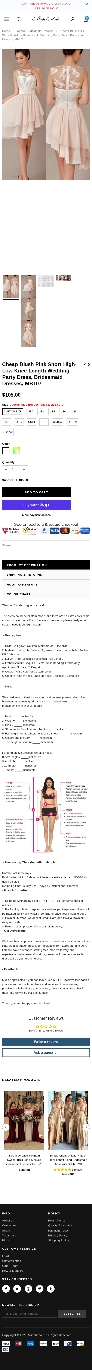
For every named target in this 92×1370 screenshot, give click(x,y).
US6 (63, 411)
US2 (41, 411)
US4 (52, 411)
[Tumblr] (51, 1289)
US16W (57, 422)
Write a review (46, 1042)
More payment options (36, 515)
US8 (74, 411)
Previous (85, 364)
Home (6, 30)
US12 (19, 422)
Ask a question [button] (46, 1052)
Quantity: (8, 462)
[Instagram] (28, 1289)
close (87, 4)
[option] (46, 114)
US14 (31, 422)
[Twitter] (17, 1289)
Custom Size (13, 411)
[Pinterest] (39, 1289)
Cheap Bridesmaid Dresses (35, 30)
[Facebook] (6, 1289)
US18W (72, 422)
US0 (30, 411)
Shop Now (49, 8)
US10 (6, 422)
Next (89, 364)
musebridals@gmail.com (26, 624)
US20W (7, 432)
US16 (44, 422)
